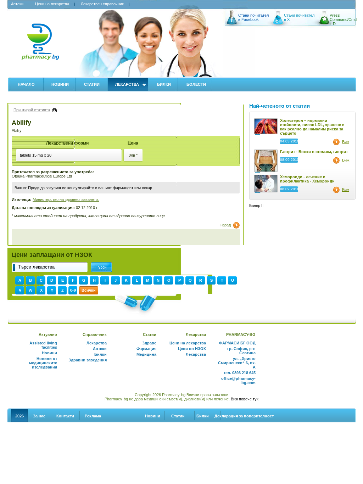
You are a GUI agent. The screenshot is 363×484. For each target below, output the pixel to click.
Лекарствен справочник (102, 4)
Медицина (146, 354)
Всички (89, 290)
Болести (196, 84)
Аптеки (17, 4)
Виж (345, 142)
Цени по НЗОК (192, 349)
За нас (39, 416)
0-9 (73, 290)
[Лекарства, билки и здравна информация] (40, 45)
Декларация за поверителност (244, 416)
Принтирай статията (31, 110)
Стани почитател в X (299, 17)
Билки (164, 84)
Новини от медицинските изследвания (43, 362)
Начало (26, 84)
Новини (60, 84)
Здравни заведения (87, 360)
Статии (92, 84)
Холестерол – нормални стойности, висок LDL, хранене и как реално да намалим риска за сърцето (312, 126)
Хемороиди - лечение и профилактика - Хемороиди (307, 179)
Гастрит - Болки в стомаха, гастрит (314, 152)
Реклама (93, 416)
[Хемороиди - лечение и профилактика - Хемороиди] (266, 191)
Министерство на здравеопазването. (66, 199)
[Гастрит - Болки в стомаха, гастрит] (266, 170)
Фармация (146, 349)
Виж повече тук (244, 399)
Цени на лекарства (52, 4)
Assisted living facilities (43, 345)
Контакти (65, 416)
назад (225, 225)
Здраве (149, 343)
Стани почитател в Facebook (253, 17)
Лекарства (127, 84)
